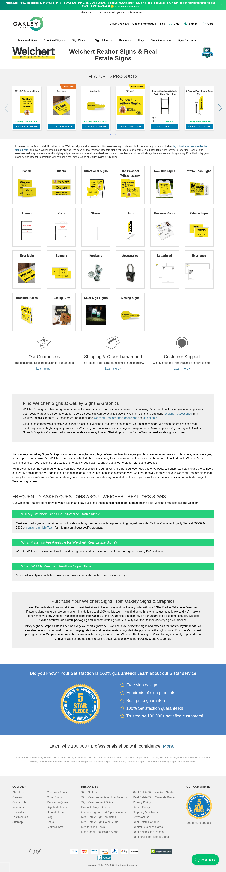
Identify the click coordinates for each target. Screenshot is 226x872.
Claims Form (55, 826)
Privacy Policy (142, 802)
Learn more (43, 368)
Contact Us (19, 802)
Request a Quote (57, 802)
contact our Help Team (40, 527)
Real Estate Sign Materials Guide (154, 797)
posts (25, 149)
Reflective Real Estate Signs (151, 836)
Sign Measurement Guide (97, 802)
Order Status (55, 797)
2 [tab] (115, 135)
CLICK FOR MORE (27, 126)
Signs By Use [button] (185, 40)
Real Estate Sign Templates (98, 817)
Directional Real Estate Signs (99, 831)
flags (175, 146)
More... (170, 746)
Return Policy (141, 807)
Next (219, 108)
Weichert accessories (178, 413)
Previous (6, 108)
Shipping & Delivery (145, 812)
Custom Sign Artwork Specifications (103, 812)
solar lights (150, 417)
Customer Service (58, 792)
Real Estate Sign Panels (148, 831)
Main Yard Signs (27, 40)
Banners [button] (124, 40)
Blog (162, 23)
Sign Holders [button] (103, 40)
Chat (176, 23)
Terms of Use (141, 817)
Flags (141, 40)
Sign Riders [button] (79, 40)
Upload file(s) (55, 812)
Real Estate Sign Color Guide (99, 822)
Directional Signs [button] (53, 40)
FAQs (50, 822)
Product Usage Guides (95, 807)
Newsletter (19, 807)
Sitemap (17, 822)
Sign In (192, 23)
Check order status (144, 23)
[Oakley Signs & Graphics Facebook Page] (32, 852)
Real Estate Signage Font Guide (153, 792)
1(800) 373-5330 (119, 23)
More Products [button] (160, 40)
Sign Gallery (89, 792)
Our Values (19, 812)
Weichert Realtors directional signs (115, 417)
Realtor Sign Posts (93, 826)
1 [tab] (110, 135)
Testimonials (20, 817)
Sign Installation (57, 807)
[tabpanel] (27, 109)
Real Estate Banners (146, 822)
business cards (187, 146)
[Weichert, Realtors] (35, 52)
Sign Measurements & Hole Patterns (104, 797)
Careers (17, 797)
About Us (18, 792)
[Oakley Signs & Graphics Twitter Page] (39, 852)
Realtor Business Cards (148, 826)
